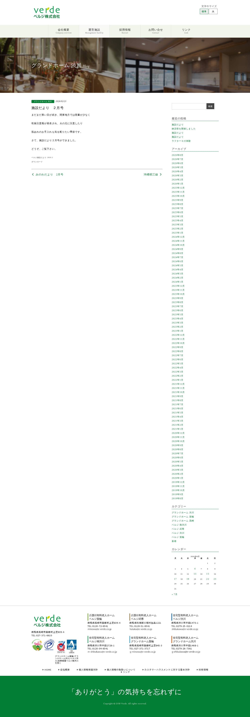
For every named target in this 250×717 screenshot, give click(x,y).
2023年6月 (177, 310)
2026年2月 (177, 179)
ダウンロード (37, 162)
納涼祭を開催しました (184, 128)
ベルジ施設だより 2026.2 (42, 157)
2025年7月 (177, 208)
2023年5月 (177, 314)
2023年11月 (178, 290)
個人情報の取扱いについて (121, 669)
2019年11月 (178, 486)
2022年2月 (177, 376)
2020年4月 (177, 465)
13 (195, 574)
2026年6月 (177, 163)
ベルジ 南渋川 (179, 525)
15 (207, 574)
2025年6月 (177, 212)
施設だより (178, 124)
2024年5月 (177, 265)
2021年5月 (177, 412)
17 (175, 579)
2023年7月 (177, 306)
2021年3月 (177, 420)
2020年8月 (177, 449)
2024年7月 (177, 257)
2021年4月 (177, 416)
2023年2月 (177, 326)
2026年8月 (177, 155)
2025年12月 (178, 187)
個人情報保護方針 (88, 669)
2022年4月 (177, 367)
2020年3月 (177, 470)
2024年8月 (177, 253)
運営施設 (94, 31)
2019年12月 (178, 482)
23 (215, 579)
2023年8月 (177, 302)
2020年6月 (177, 457)
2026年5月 (177, 167)
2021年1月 (177, 429)
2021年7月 (177, 404)
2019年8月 (177, 498)
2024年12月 (178, 237)
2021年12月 (178, 384)
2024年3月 (177, 273)
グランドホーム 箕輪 (183, 516)
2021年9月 (177, 396)
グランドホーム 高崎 (183, 520)
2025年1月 (177, 232)
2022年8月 (177, 351)
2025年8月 (177, 204)
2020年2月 (177, 474)
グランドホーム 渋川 (183, 512)
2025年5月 (177, 216)
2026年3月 (177, 175)
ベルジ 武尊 (178, 529)
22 (207, 579)
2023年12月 (178, 286)
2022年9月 (177, 347)
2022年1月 (177, 380)
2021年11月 (178, 388)
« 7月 (175, 594)
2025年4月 (177, 220)
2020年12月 (178, 433)
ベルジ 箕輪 (178, 537)
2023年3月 (177, 322)
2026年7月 (177, 159)
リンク (186, 31)
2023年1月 (177, 331)
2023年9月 (177, 298)
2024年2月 (177, 277)
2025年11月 (178, 192)
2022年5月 (177, 363)
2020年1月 (177, 478)
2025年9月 (177, 200)
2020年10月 (178, 441)
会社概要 (64, 31)
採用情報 (125, 31)
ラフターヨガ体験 (181, 141)
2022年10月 (178, 343)
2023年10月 (178, 294)
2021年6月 (177, 408)
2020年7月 (177, 453)
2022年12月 (178, 335)
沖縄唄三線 (151, 174)
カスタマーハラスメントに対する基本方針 (167, 669)
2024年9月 (177, 249)
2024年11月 (178, 241)
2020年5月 (177, 461)
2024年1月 (177, 281)
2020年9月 (177, 445)
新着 (174, 541)
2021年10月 (178, 392)
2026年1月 (177, 183)
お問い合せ (155, 31)
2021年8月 (177, 400)
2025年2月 (177, 228)
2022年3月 (177, 371)
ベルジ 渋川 (178, 533)
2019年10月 (178, 490)
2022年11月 (178, 339)
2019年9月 (177, 494)
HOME (48, 669)
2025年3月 (177, 224)
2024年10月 (178, 245)
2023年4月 (177, 318)
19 (188, 579)
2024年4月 (177, 269)
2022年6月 (177, 359)
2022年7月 (177, 355)
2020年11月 (178, 437)
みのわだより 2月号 (49, 174)
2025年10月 (178, 196)
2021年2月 (177, 425)
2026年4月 (177, 171)
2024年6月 (177, 261)
